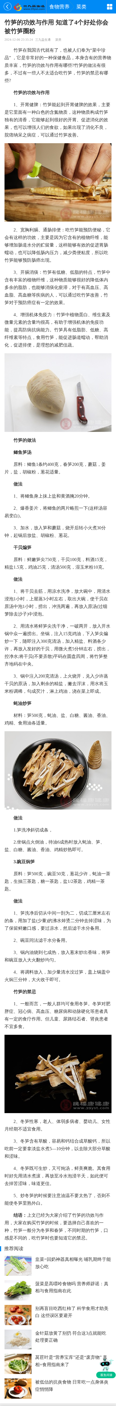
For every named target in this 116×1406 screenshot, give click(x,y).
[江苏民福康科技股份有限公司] (29, 6)
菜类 (81, 7)
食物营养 (59, 7)
